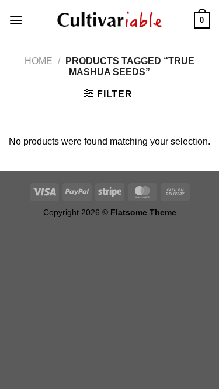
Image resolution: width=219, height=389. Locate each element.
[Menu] (16, 20)
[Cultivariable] (109, 20)
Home (39, 61)
